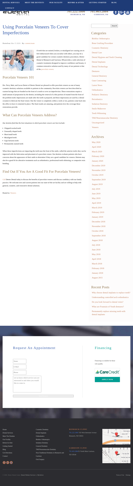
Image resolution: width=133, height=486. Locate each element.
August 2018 (97, 240)
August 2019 (97, 184)
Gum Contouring (99, 80)
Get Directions (7, 453)
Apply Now (107, 379)
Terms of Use (120, 475)
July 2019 (96, 189)
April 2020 (96, 147)
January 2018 (97, 273)
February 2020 (98, 156)
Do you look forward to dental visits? (107, 302)
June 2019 (96, 193)
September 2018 (99, 235)
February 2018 (98, 268)
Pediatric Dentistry (100, 94)
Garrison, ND (101, 14)
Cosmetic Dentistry (100, 48)
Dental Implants (98, 62)
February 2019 (98, 212)
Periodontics (97, 99)
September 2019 (99, 179)
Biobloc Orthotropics (101, 38)
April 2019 (96, 203)
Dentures (95, 71)
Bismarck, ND (78, 14)
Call (4, 179)
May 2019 (96, 198)
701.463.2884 (99, 11)
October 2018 (97, 231)
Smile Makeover (99, 108)
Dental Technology (100, 66)
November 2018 (98, 226)
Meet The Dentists (34, 2)
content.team (29, 43)
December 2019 (98, 165)
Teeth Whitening (99, 113)
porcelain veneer (47, 69)
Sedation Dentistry (100, 104)
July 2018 (96, 245)
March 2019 (97, 207)
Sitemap (128, 475)
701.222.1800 (76, 11)
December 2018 (98, 221)
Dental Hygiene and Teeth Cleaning (107, 57)
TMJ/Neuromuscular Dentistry (105, 118)
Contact (9, 8)
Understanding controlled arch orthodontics (110, 297)
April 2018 (96, 259)
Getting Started (97, 2)
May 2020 (96, 142)
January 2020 (97, 161)
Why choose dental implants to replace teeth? (111, 292)
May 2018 (96, 254)
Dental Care (97, 52)
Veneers (13, 193)
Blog (114, 2)
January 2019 (97, 217)
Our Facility (56, 2)
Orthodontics (97, 90)
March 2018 (97, 263)
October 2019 (97, 175)
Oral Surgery (40, 459)
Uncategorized (98, 122)
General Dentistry (99, 76)
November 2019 (98, 170)
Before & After (76, 2)
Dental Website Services (28, 475)
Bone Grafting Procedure (102, 43)
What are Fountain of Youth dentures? (108, 306)
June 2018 (96, 249)
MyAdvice (40, 475)
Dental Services (11, 2)
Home (5, 429)
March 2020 (97, 151)
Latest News (97, 85)
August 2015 (97, 277)
